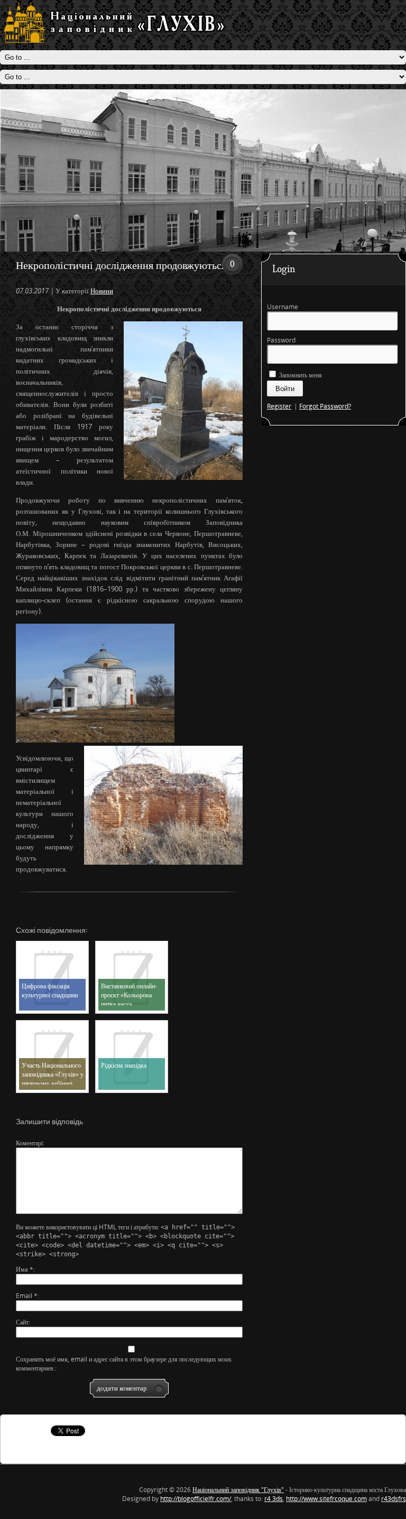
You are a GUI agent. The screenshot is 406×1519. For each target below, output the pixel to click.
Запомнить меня (300, 375)
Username (282, 306)
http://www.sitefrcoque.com (326, 1498)
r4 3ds (273, 1498)
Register (279, 406)
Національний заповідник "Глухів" (238, 1489)
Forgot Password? (325, 406)
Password (281, 340)
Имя (24, 1269)
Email (27, 1295)
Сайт (22, 1322)
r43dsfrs (393, 1498)
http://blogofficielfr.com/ (195, 1498)
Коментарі (29, 1142)
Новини (101, 290)
